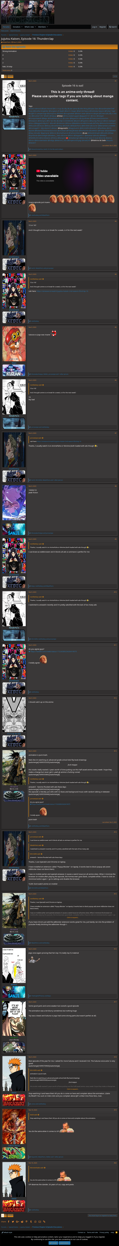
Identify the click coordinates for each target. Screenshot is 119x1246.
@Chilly (96, 123)
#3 (116, 221)
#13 (115, 751)
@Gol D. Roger (70, 111)
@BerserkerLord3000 (106, 125)
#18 (115, 1057)
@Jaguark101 (84, 116)
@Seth (46, 116)
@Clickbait (62, 130)
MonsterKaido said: (36, 1168)
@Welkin (103, 135)
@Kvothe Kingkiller (40, 111)
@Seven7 (32, 143)
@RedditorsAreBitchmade (82, 123)
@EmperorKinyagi (74, 140)
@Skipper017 (79, 135)
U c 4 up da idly (14, 733)
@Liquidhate (84, 118)
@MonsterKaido (40, 140)
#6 (116, 380)
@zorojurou (51, 113)
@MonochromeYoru (107, 123)
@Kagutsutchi (73, 128)
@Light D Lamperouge (38, 113)
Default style (7, 1232)
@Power (101, 130)
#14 (115, 832)
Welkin (14, 984)
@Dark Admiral (35, 108)
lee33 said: (33, 1115)
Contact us (81, 1232)
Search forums (15, 31)
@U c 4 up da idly (60, 108)
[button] (22, 27)
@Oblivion (60, 123)
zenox (14, 522)
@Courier (94, 125)
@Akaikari (89, 135)
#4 (116, 274)
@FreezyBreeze (72, 130)
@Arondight (43, 135)
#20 (115, 1163)
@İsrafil (53, 123)
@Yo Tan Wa (51, 121)
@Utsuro (40, 125)
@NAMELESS (34, 138)
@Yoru (31, 123)
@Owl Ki (89, 113)
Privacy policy (104, 1232)
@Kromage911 (35, 128)
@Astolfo (66, 125)
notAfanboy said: (36, 279)
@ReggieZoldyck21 (42, 123)
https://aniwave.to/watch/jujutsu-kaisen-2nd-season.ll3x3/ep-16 (62, 291)
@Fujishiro (84, 121)
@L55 (109, 128)
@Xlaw (110, 133)
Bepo (14, 363)
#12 (115, 698)
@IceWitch (93, 130)
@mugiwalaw (69, 113)
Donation (16, 27)
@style (96, 113)
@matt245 (86, 140)
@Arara (96, 135)
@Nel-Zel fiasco (83, 111)
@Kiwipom (33, 121)
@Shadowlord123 (55, 118)
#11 (115, 645)
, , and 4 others (47, 149)
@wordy (102, 138)
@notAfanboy (56, 125)
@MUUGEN (84, 128)
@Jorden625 (46, 128)
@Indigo (51, 140)
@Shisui (68, 123)
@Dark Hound (47, 108)
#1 (116, 81)
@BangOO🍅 (63, 138)
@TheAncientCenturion (99, 118)
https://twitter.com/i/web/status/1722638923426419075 (53, 651)
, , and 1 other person (49, 374)
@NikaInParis (75, 125)
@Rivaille (104, 133)
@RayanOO (74, 118)
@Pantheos (102, 128)
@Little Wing (83, 108)
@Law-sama (72, 108)
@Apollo (109, 140)
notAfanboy (14, 257)
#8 (116, 486)
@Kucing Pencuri (96, 121)
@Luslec (66, 118)
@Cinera (102, 113)
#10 (115, 592)
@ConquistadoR (35, 118)
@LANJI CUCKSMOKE (65, 121)
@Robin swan (80, 113)
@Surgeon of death (56, 111)
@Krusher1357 (37, 116)
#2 (116, 155)
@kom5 (77, 121)
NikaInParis (6, 42)
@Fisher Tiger (109, 111)
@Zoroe (64, 135)
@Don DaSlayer (109, 121)
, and (42, 268)
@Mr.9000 (85, 125)
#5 (116, 327)
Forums (6, 27)
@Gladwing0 (74, 138)
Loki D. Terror (14, 1145)
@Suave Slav (93, 108)
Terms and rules (92, 1232)
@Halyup (53, 116)
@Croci (93, 116)
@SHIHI (60, 113)
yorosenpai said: (35, 438)
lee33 (14, 1092)
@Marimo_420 (61, 140)
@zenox (109, 138)
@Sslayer (100, 116)
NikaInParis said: (35, 845)
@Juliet (31, 130)
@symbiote (33, 135)
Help (112, 1232)
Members (42, 27)
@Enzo (31, 140)
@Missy (48, 125)
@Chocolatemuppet (71, 116)
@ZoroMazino (45, 138)
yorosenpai (14, 191)
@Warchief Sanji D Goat (88, 138)
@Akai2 (54, 128)
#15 (115, 894)
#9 (116, 539)
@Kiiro (70, 135)
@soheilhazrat (62, 133)
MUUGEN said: (35, 854)
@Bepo (44, 118)
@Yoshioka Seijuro (96, 111)
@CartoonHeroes (75, 133)
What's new (29, 27)
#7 (116, 433)
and (40, 215)
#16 (115, 949)
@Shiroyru (42, 121)
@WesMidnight (94, 133)
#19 (115, 1110)
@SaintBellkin (110, 130)
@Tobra (54, 138)
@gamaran (45, 133)
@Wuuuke (33, 125)
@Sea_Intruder (34, 133)
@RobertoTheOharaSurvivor (46, 130)
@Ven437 (93, 128)
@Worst (53, 133)
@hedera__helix (54, 135)
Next (10, 76)
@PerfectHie (84, 130)
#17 (115, 1002)
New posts (4, 31)
